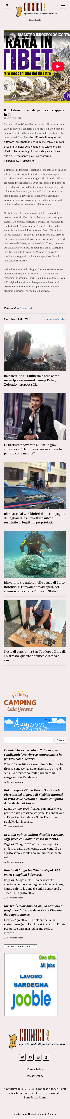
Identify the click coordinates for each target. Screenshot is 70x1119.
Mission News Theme (24, 1114)
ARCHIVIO (26, 308)
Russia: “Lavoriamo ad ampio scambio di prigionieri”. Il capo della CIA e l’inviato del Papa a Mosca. (33, 910)
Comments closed (14, 782)
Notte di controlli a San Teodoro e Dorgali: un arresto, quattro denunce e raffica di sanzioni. (35, 655)
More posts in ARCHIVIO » (54, 319)
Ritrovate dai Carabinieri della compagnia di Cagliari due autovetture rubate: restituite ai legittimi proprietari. (34, 517)
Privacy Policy (35, 1076)
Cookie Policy (35, 1069)
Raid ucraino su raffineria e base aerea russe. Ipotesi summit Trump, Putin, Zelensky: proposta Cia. (31, 380)
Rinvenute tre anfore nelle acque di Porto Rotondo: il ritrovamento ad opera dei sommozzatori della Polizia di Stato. (34, 586)
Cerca (60, 740)
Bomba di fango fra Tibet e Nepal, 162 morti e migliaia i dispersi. (32, 872)
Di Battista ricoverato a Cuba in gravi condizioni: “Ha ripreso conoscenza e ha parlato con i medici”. (33, 449)
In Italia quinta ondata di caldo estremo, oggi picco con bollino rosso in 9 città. (34, 836)
